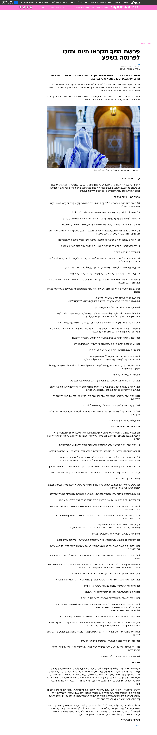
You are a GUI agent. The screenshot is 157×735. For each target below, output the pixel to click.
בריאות (73, 2)
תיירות (64, 2)
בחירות (109, 2)
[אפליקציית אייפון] (27, 7)
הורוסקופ (104, 7)
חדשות (126, 2)
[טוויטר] (24, 7)
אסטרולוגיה (96, 7)
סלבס (93, 2)
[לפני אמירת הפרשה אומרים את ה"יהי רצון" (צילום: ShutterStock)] (93, 139)
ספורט (117, 2)
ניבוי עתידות (62, 7)
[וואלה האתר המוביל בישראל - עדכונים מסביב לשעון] (135, 2)
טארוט (87, 7)
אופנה (46, 2)
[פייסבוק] (20, 7)
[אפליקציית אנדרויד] (30, 7)
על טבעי (72, 7)
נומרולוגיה (80, 7)
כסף (86, 2)
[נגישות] (3, 2)
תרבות (101, 2)
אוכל (80, 2)
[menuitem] (124, 2)
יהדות (138, 726)
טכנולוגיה (55, 2)
